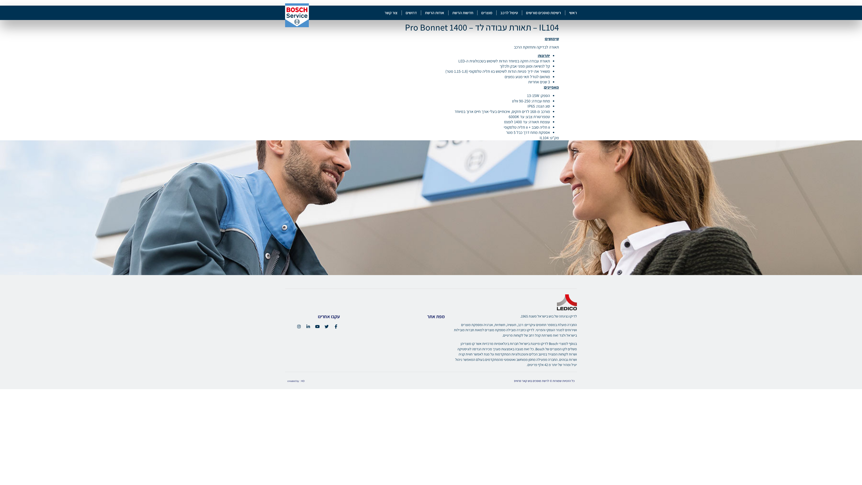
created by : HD (296, 381)
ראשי (573, 12)
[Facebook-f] (336, 326)
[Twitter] (327, 326)
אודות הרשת (434, 12)
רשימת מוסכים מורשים (543, 12)
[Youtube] (317, 326)
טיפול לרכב (509, 12)
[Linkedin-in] (308, 326)
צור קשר (391, 12)
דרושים (411, 12)
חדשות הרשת (462, 12)
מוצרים (486, 12)
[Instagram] (299, 326)
